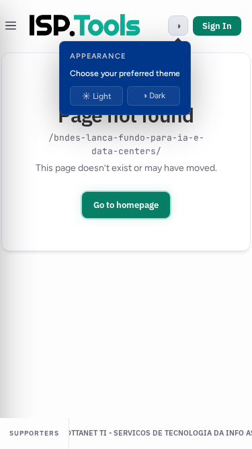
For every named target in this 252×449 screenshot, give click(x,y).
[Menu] (11, 25)
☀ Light (97, 96)
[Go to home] (85, 25)
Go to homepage (126, 205)
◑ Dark (153, 95)
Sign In (217, 26)
